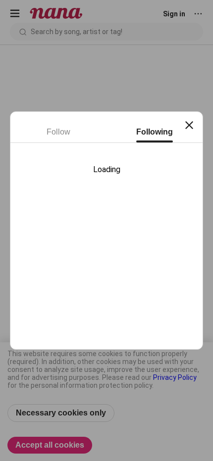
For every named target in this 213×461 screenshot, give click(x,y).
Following (154, 132)
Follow (58, 132)
